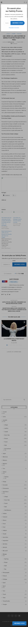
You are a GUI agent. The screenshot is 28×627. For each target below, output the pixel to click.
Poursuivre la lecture (14, 27)
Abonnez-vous (17, 23)
